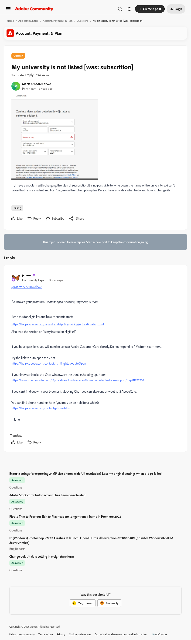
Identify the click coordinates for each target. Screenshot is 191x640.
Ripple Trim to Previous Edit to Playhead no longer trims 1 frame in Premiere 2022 (65, 516)
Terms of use (45, 634)
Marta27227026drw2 (36, 84)
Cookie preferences (80, 634)
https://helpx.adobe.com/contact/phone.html (40, 408)
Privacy (61, 634)
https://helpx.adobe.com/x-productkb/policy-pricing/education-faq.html (57, 324)
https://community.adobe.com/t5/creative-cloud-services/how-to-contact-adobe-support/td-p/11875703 (77, 380)
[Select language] (129, 9)
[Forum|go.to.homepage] (34, 9)
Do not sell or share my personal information (121, 634)
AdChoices (161, 634)
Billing (17, 208)
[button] (8, 10)
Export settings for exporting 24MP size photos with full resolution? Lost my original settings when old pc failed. (85, 473)
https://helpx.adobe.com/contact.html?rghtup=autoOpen (48, 363)
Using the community (22, 634)
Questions (82, 20)
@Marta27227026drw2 (26, 287)
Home (10, 20)
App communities (28, 20)
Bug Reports (17, 549)
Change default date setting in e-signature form (41, 556)
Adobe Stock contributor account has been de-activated (47, 495)
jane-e (26, 275)
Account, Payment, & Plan (57, 20)
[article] (95, 359)
